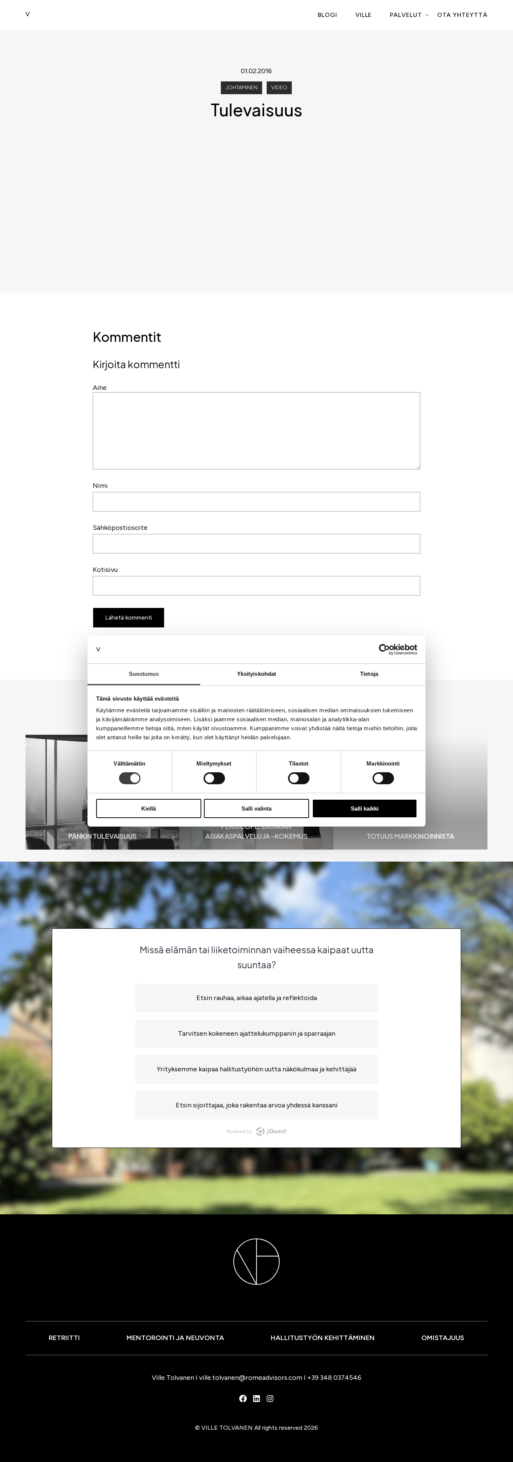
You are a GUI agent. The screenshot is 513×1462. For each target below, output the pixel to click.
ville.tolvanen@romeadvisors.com (250, 1377)
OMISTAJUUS (442, 1338)
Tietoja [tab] (369, 674)
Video (279, 87)
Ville (363, 14)
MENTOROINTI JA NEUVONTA (175, 1338)
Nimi (100, 485)
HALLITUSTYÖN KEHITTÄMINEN (323, 1338)
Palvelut (406, 14)
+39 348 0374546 (334, 1377)
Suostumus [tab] (144, 674)
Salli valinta (256, 808)
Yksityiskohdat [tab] (256, 674)
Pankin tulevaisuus (102, 836)
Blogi (327, 14)
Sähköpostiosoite (120, 527)
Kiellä (148, 808)
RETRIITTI (64, 1338)
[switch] (214, 778)
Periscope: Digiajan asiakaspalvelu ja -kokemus (256, 831)
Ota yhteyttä (462, 14)
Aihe (100, 388)
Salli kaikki (365, 808)
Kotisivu (105, 570)
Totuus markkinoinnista (410, 836)
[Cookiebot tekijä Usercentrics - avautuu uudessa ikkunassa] (384, 649)
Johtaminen (241, 87)
